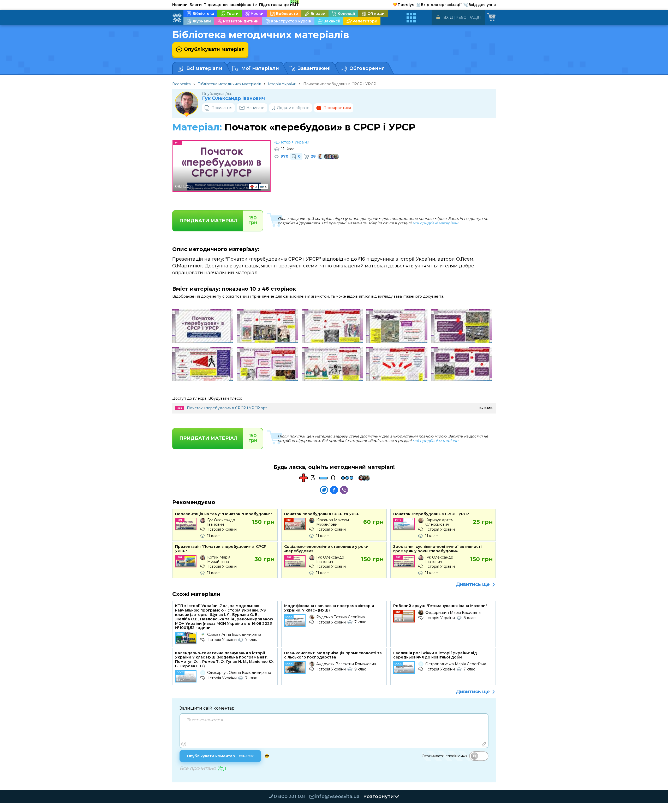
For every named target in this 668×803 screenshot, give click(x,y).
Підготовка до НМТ (279, 4)
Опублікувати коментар (220, 756)
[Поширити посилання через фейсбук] (334, 490)
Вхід (448, 17)
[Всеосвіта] (177, 17)
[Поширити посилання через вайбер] (344, 490)
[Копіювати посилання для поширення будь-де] (324, 490)
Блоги (195, 4)
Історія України (282, 84)
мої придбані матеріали (435, 223)
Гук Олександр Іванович (233, 98)
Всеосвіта (181, 84)
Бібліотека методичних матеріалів (229, 84)
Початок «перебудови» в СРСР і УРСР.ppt (227, 408)
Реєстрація (468, 17)
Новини (180, 4)
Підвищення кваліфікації (230, 4)
